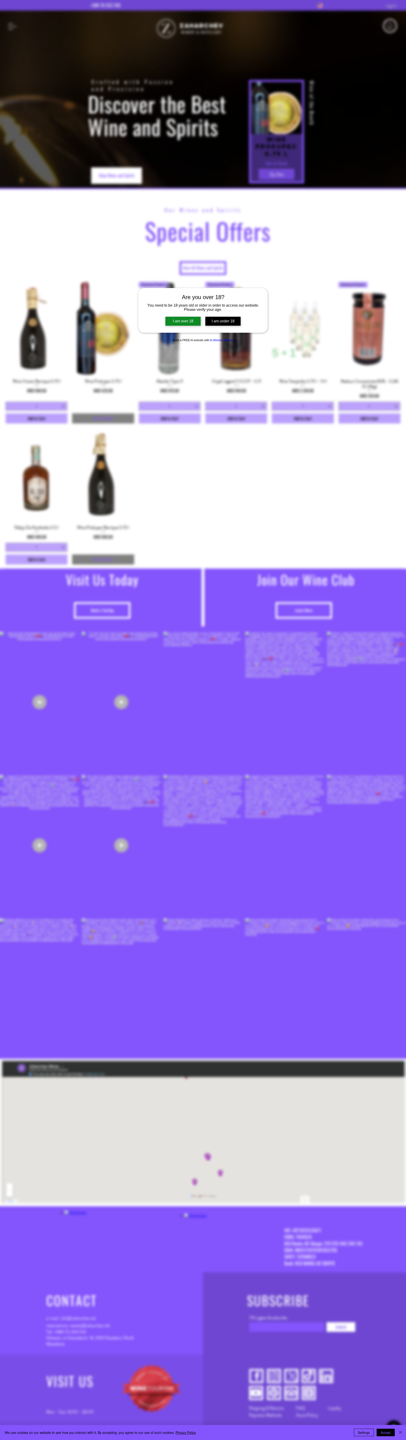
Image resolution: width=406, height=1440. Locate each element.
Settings (364, 1432)
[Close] (400, 1432)
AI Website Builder (221, 340)
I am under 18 (223, 321)
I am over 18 (183, 321)
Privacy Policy (186, 1432)
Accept (386, 1432)
